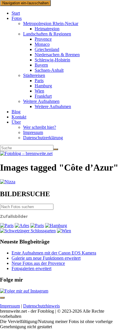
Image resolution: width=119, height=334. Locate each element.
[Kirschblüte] (28, 230)
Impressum (33, 132)
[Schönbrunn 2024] (64, 230)
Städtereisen (34, 75)
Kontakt (19, 116)
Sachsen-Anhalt (49, 70)
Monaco (42, 44)
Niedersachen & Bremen (57, 54)
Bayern (41, 65)
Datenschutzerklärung (43, 137)
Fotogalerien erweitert (31, 268)
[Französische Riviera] (59, 181)
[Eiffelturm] (7, 225)
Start (16, 13)
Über (16, 122)
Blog (16, 111)
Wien (39, 90)
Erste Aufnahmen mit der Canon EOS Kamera (54, 252)
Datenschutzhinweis (41, 305)
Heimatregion (47, 28)
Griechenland (47, 49)
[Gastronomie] (22, 225)
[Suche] (55, 149)
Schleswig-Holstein (52, 59)
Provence (43, 39)
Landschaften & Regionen (47, 33)
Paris (39, 80)
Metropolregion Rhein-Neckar (50, 23)
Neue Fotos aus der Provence (38, 263)
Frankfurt (43, 96)
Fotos (17, 18)
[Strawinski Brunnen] (37, 225)
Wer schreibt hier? (39, 127)
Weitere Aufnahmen (41, 101)
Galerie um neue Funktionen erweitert (46, 258)
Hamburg (43, 85)
